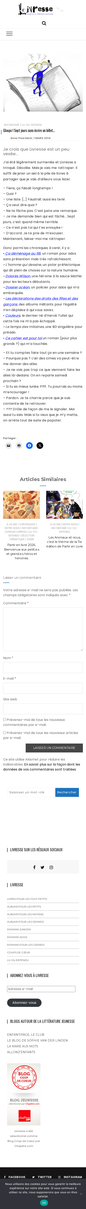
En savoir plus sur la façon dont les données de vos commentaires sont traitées (41, 767)
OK (44, 1202)
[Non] (81, 1194)
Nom (8, 658)
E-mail (9, 678)
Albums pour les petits (24, 906)
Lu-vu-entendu (32, 125)
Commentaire (16, 603)
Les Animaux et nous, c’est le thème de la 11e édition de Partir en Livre (64, 541)
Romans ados (17, 937)
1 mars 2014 (42, 138)
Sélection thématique (22, 537)
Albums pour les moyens (25, 914)
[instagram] (51, 867)
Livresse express (16, 532)
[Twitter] (42, 867)
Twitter (45, 1177)
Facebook (17, 1177)
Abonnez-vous (24, 1002)
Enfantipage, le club (25, 1035)
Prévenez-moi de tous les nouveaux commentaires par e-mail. (34, 722)
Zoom (30, 539)
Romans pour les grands (25, 944)
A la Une (12, 524)
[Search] (44, 23)
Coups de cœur (18, 952)
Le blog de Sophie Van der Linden (37, 1040)
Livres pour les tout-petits (27, 898)
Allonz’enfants (21, 1052)
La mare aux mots (22, 1046)
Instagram (73, 1177)
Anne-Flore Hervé (21, 138)
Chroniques (27, 524)
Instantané (11, 125)
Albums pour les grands (25, 921)
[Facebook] (34, 867)
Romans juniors (19, 929)
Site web (10, 699)
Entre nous (12, 528)
